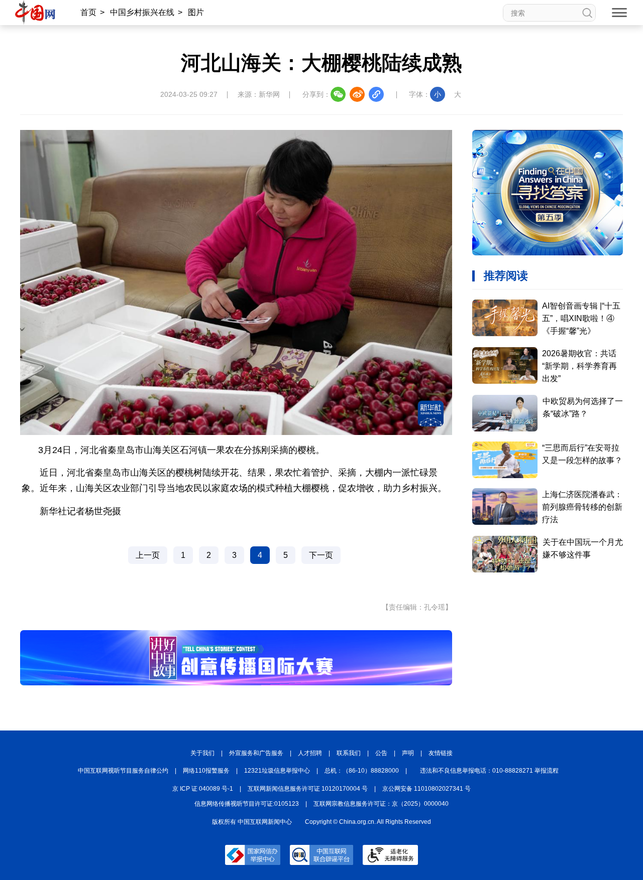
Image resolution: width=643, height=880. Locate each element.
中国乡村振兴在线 (142, 12)
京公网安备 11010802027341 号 (426, 788)
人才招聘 (310, 753)
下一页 (321, 555)
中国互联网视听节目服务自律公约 (123, 770)
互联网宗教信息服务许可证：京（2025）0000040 (381, 803)
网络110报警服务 (206, 770)
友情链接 (440, 753)
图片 (196, 12)
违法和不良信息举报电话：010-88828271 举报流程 (489, 770)
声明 (408, 753)
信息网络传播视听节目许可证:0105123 (246, 803)
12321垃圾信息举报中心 (277, 770)
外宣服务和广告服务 (256, 753)
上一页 (148, 555)
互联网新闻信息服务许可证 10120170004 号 (308, 788)
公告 (381, 753)
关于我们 (202, 753)
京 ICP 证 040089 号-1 (202, 788)
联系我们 (349, 753)
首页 (88, 12)
